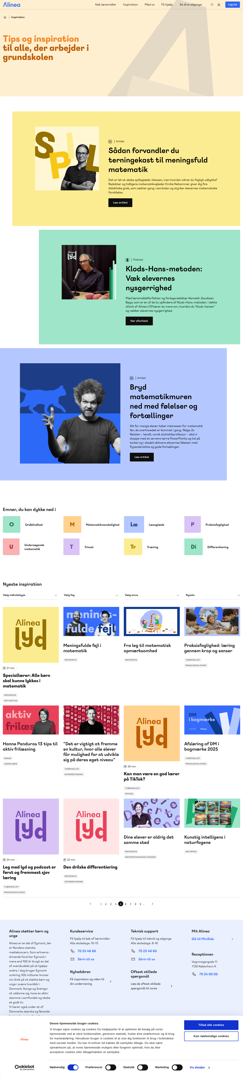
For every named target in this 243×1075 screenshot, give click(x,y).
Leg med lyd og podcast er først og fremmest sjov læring (31, 846)
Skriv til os (86, 959)
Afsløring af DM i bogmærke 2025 (212, 735)
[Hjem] (11, 4)
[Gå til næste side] (152, 903)
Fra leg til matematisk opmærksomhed (152, 635)
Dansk (10, 710)
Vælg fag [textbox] (69, 595)
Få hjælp (167, 4)
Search (212, 4)
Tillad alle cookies (211, 1025)
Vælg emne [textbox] (131, 595)
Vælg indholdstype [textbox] (14, 595)
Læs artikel (120, 202)
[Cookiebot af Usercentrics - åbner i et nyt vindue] (24, 1067)
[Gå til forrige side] (90, 903)
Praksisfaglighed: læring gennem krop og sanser (212, 637)
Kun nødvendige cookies (211, 1036)
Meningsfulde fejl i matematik (91, 635)
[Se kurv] (218, 4)
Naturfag (194, 803)
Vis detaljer (197, 1067)
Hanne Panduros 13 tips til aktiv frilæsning (31, 735)
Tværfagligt (195, 612)
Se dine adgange (191, 4)
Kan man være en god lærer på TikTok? (152, 750)
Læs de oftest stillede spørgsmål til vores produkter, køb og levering (148, 986)
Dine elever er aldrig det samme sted (152, 829)
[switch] (110, 1067)
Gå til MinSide (203, 939)
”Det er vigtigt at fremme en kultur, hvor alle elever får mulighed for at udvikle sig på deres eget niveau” (91, 741)
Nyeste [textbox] (190, 595)
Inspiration (130, 4)
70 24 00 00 (208, 974)
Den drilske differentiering (91, 841)
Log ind (232, 4)
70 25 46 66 (87, 951)
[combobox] (30, 595)
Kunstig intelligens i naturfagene (212, 827)
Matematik (10, 695)
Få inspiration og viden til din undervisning (87, 981)
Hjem (5, 17)
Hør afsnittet (139, 321)
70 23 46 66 (147, 951)
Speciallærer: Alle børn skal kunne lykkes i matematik (31, 655)
